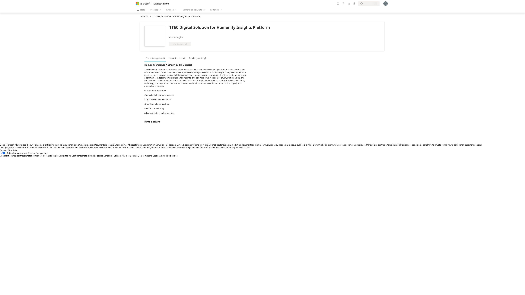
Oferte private (121, 144)
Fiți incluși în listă (200, 144)
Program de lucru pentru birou (65, 144)
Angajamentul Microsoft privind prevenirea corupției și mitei (213, 147)
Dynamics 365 (59, 147)
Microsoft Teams (126, 147)
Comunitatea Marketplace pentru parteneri (373, 144)
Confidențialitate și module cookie (87, 155)
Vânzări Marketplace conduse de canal (410, 144)
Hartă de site (52, 155)
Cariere (138, 147)
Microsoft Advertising (88, 147)
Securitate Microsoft (37, 147)
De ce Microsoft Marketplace (13, 144)
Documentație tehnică (104, 144)
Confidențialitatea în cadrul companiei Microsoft (164, 147)
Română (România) (9, 150)
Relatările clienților (42, 144)
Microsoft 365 (72, 147)
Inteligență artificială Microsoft (14, 147)
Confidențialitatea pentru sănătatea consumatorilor (23, 155)
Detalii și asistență (197, 58)
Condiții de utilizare (112, 155)
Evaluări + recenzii (176, 58)
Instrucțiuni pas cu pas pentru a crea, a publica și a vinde (287, 144)
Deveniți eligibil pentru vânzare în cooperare (333, 144)
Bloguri (30, 144)
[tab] (155, 58)
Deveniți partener (184, 144)
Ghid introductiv (86, 144)
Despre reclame (145, 155)
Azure (49, 147)
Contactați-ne (65, 155)
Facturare (172, 144)
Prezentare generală (155, 58)
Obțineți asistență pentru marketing (225, 144)
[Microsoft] (143, 3)
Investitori (245, 147)
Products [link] (144, 16)
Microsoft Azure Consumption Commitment (148, 144)
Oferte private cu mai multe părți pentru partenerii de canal (455, 144)
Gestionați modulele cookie (165, 155)
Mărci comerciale (129, 155)
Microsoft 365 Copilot (109, 147)
